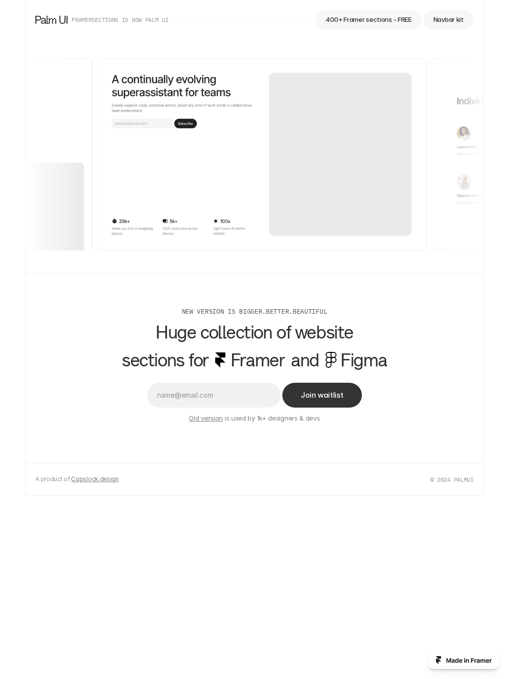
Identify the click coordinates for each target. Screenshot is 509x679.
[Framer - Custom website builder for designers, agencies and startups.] (463, 660)
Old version (206, 418)
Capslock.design (95, 479)
